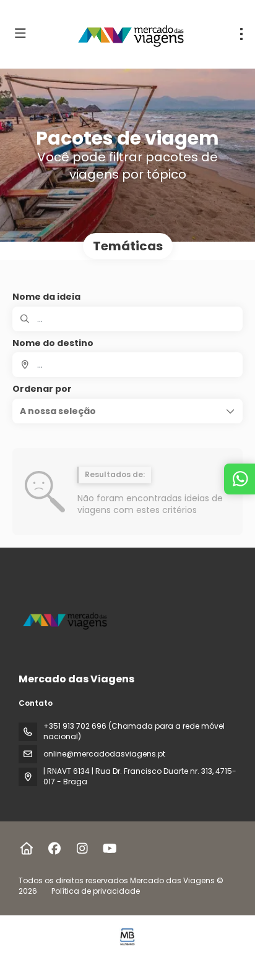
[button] (127, 411)
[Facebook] (54, 848)
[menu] (241, 34)
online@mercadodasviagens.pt (104, 753)
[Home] (26, 848)
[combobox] (127, 364)
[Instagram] (82, 848)
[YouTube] (110, 848)
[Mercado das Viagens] (66, 619)
